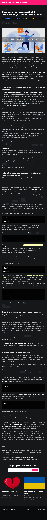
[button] (44, 3)
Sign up (27, 509)
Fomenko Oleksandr (11, 22)
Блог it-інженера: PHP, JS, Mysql (14, 2)
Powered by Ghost (41, 509)
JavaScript (4, 9)
